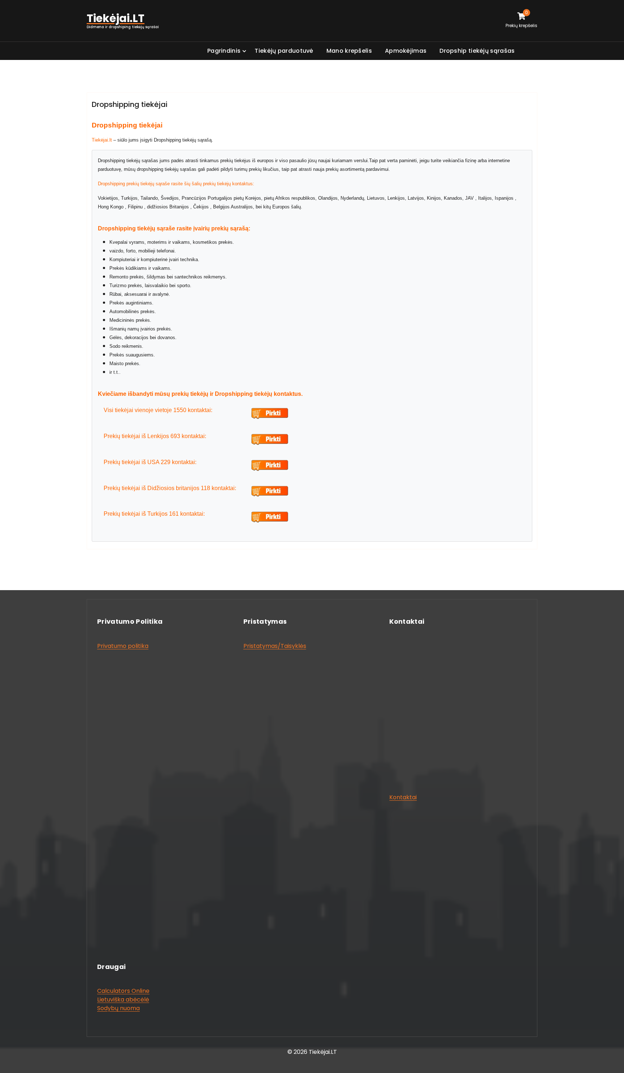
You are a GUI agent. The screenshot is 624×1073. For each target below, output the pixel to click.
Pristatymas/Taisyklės (274, 646)
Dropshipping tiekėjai (130, 104)
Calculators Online (123, 991)
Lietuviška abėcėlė (123, 999)
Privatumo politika (122, 646)
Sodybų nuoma (118, 1008)
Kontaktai (403, 797)
